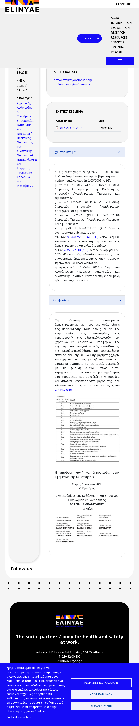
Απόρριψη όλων (101, 694)
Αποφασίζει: (61, 300)
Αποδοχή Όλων (101, 706)
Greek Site (123, 4)
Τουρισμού (24, 173)
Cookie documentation (20, 717)
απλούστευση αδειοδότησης (73, 80)
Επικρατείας (25, 121)
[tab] (87, 221)
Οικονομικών (26, 155)
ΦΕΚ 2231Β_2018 (71, 128)
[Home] (23, 7)
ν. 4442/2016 (63, 390)
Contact (88, 38)
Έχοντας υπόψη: (64, 152)
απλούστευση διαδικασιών (72, 84)
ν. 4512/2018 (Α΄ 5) (76, 250)
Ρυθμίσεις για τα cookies (101, 682)
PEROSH (116, 52)
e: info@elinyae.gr (69, 661)
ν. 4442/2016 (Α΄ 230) (82, 237)
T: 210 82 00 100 (69, 657)
